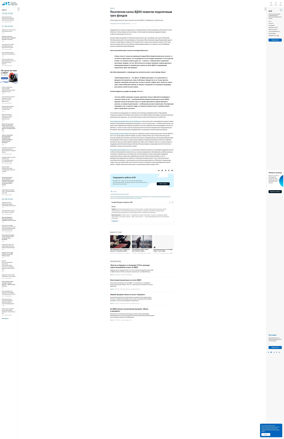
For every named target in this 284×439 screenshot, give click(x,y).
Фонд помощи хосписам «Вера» (119, 133)
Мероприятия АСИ (273, 27)
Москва (114, 191)
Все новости (5, 318)
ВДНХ (127, 194)
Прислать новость (273, 29)
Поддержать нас (273, 35)
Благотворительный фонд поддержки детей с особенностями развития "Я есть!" (132, 196)
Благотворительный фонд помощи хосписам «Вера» (129, 198)
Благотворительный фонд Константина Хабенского (125, 121)
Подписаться (275, 40)
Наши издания (272, 33)
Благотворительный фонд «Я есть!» (121, 150)
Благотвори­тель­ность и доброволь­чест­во (120, 23)
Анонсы (112, 289)
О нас (270, 21)
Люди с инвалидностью (126, 320)
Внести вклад (163, 183)
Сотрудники (272, 25)
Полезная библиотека (274, 31)
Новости (112, 8)
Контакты (271, 23)
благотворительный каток (119, 194)
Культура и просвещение (126, 274)
